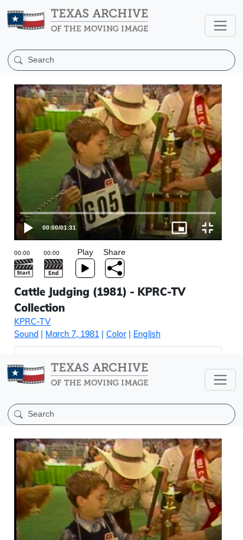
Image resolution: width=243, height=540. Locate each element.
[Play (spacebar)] (14, 525)
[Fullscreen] (229, 525)
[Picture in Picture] (200, 525)
